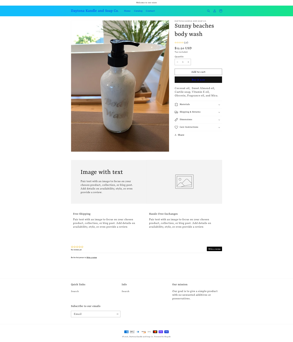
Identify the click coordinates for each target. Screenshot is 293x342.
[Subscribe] (117, 314)
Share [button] (181, 135)
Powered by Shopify (162, 336)
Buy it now (198, 79)
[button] (209, 11)
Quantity (179, 56)
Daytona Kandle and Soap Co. (141, 336)
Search (75, 292)
